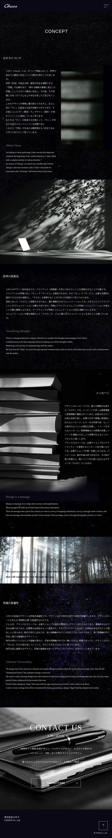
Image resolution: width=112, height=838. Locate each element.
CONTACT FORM (56, 783)
